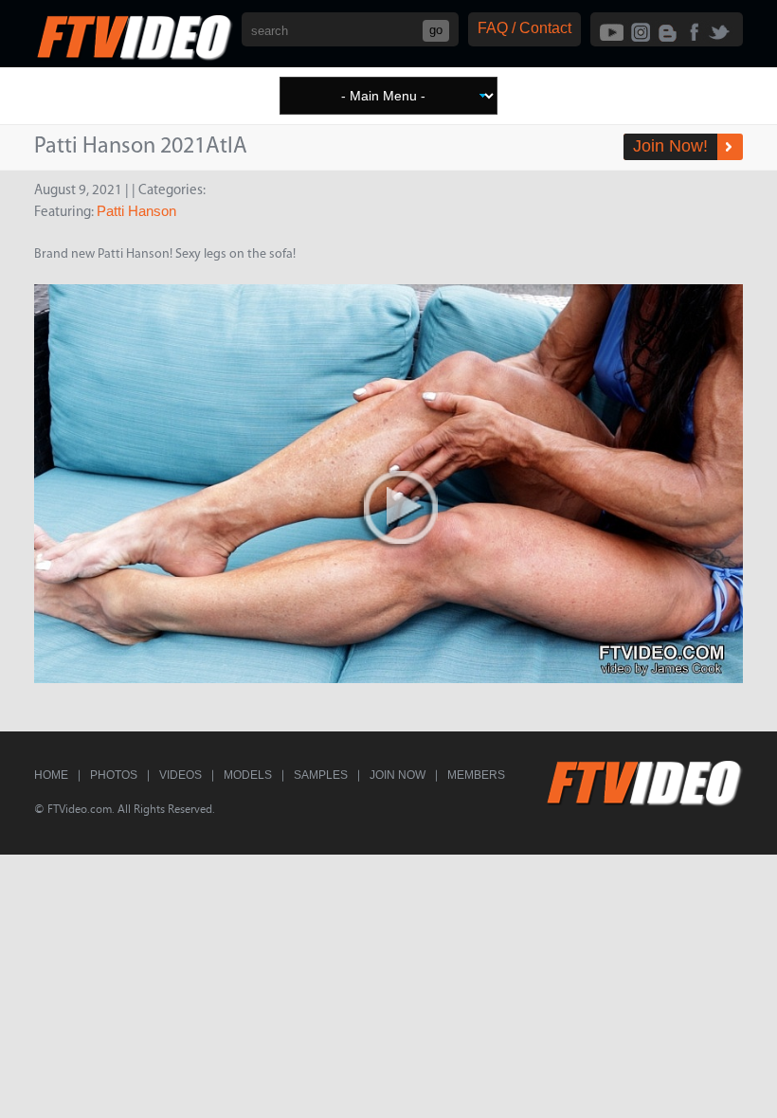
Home (51, 775)
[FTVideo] (133, 56)
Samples (321, 775)
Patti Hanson (136, 211)
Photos (113, 775)
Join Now (397, 775)
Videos (180, 775)
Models (248, 775)
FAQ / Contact (524, 28)
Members (476, 775)
